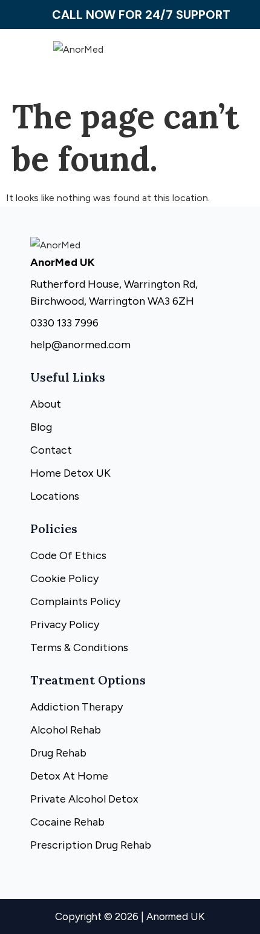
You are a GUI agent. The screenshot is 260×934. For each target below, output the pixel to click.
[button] (208, 61)
